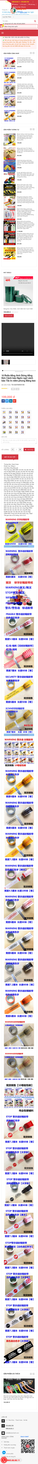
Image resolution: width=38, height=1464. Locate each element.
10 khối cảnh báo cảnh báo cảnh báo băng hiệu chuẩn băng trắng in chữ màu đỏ (25, 97)
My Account (7, 4)
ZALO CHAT (24, 1436)
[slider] (4, 388)
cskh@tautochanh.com (12, 1433)
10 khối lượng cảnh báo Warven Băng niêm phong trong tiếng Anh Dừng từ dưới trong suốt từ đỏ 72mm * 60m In (25, 60)
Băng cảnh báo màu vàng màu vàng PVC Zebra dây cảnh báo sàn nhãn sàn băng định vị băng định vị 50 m (25, 187)
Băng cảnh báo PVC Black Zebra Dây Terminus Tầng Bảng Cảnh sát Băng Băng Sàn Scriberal (25, 150)
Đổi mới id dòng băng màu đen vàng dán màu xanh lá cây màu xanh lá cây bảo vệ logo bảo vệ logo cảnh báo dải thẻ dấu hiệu (19, 1397)
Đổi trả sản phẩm (8, 1453)
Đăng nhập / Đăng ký (20, 7)
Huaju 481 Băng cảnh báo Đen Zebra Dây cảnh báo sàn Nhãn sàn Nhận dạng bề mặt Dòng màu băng (25, 175)
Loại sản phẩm (7, 17)
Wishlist (16, 4)
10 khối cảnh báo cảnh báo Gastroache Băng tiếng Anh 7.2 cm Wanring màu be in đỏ (25, 73)
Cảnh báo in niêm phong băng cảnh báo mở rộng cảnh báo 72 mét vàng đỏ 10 (25, 111)
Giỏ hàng (32, 4)
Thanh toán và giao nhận (9, 1449)
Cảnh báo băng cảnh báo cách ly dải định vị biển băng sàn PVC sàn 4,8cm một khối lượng (25, 162)
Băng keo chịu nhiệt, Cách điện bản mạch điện (18, 309)
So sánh (24, 4)
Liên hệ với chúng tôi (9, 1456)
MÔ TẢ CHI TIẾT (10, 457)
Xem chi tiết (8, 315)
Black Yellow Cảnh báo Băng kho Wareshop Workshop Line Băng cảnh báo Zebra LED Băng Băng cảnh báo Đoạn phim (25, 137)
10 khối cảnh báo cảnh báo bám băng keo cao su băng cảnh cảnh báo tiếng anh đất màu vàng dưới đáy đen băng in (25, 87)
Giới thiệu (6, 1442)
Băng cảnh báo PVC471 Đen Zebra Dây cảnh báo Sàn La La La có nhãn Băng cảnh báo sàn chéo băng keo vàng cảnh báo (25, 250)
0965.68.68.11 (10, 1428)
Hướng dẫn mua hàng (10, 1445)
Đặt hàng (30, 449)
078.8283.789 (9, 1425)
